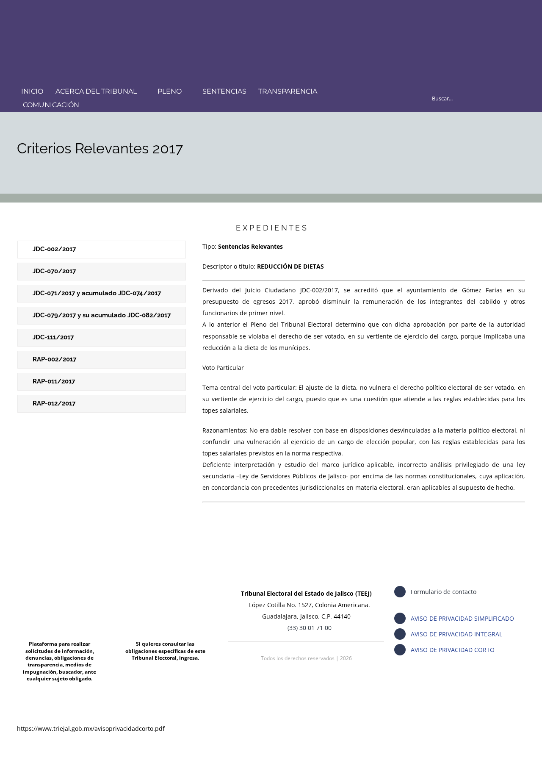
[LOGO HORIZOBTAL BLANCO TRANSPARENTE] (123, 15)
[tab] (101, 249)
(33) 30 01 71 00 (310, 628)
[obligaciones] (165, 584)
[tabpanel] (363, 373)
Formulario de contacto (443, 592)
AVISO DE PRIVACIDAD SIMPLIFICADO (462, 618)
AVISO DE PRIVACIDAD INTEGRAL (456, 634)
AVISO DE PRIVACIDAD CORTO (453, 650)
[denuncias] (59, 584)
